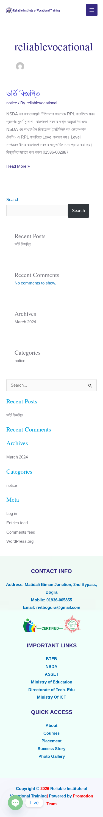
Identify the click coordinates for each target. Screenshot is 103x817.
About (51, 725)
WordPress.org (20, 541)
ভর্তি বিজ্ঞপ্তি (23, 93)
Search (12, 199)
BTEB (51, 658)
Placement (51, 741)
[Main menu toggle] (92, 10)
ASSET (52, 674)
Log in (11, 513)
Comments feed (20, 532)
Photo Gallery (51, 756)
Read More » (18, 165)
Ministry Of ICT (51, 697)
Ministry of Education (51, 682)
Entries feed (17, 522)
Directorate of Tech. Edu (51, 689)
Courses (51, 733)
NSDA (51, 666)
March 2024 (25, 321)
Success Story (51, 748)
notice (11, 103)
